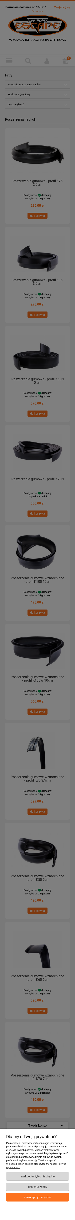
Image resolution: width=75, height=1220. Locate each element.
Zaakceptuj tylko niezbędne (38, 1176)
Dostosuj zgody (37, 1186)
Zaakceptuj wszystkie (37, 1197)
